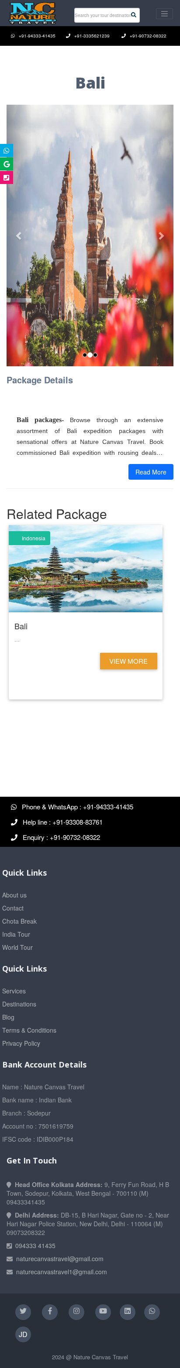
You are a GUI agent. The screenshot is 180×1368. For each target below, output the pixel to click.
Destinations (19, 1004)
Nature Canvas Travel (100, 1357)
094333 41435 (35, 1245)
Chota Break (19, 921)
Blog (8, 1017)
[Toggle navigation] (164, 13)
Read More (150, 471)
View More (128, 660)
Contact (13, 908)
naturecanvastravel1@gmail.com (61, 1271)
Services (14, 990)
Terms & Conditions (29, 1030)
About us (14, 894)
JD (23, 1334)
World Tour (17, 947)
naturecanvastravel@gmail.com (60, 1258)
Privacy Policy (21, 1043)
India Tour (16, 934)
